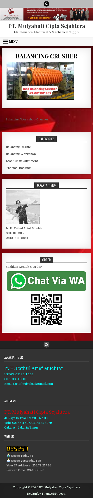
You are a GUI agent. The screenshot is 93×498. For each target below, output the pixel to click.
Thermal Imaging (18, 168)
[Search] (46, 4)
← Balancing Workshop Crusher (25, 119)
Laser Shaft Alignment (22, 161)
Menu (13, 41)
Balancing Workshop (21, 154)
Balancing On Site (18, 147)
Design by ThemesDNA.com (46, 493)
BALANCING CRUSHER (46, 56)
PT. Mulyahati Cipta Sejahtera (46, 25)
